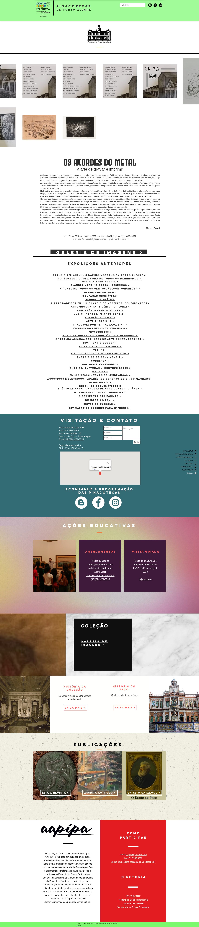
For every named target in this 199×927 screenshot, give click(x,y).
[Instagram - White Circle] (115, 502)
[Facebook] (155, 5)
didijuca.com (93, 923)
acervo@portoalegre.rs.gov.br (100, 575)
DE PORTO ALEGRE (74, 9)
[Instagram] (160, 5)
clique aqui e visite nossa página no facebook (133, 862)
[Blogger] (150, 5)
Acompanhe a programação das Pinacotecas (99, 490)
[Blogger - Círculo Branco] (81, 502)
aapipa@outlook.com (136, 854)
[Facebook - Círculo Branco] (98, 502)
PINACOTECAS (74, 6)
